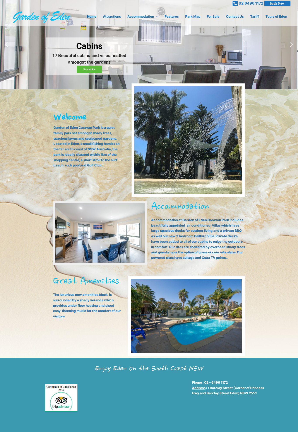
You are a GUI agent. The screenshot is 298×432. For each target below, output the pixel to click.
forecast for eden (133, 421)
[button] (6, 44)
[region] (149, 44)
